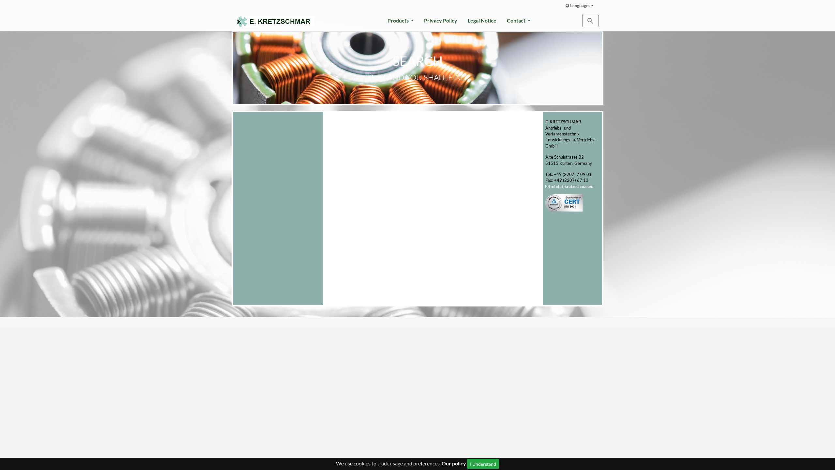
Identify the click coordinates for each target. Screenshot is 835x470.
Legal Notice (482, 20)
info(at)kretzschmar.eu (572, 186)
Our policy (454, 463)
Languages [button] (579, 5)
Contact (516, 20)
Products (398, 20)
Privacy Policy (440, 20)
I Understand (483, 464)
